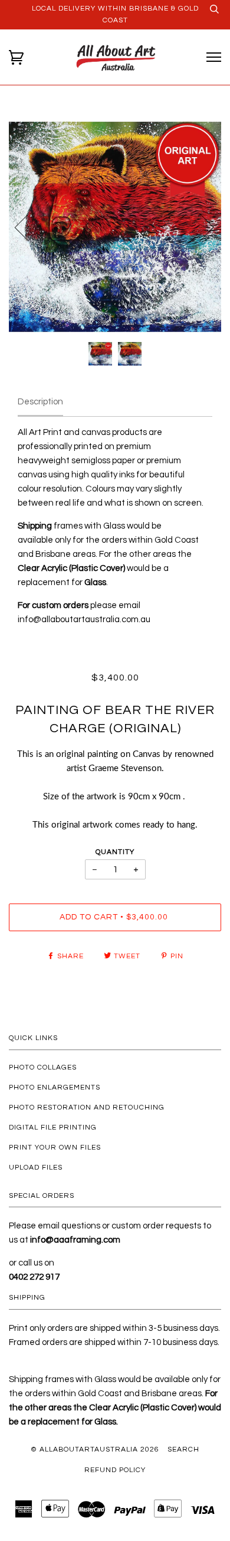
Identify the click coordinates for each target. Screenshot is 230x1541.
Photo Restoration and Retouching (87, 1107)
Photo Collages (43, 1067)
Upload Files (36, 1167)
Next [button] (199, 227)
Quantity (115, 852)
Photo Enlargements (54, 1087)
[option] (115, 227)
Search (183, 1449)
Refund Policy (115, 1470)
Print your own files (55, 1147)
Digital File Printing (53, 1127)
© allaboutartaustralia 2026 (95, 1449)
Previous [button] (29, 227)
